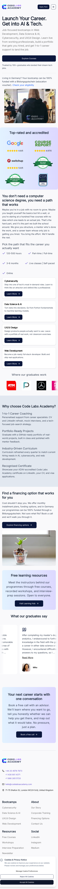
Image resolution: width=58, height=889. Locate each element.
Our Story (36, 807)
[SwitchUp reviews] (15, 160)
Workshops (8, 842)
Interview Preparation (13, 847)
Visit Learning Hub (27, 603)
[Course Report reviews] (43, 143)
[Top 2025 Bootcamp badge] (43, 162)
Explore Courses (29, 58)
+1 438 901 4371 (12, 774)
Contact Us (36, 823)
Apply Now (43, 7)
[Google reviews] (15, 143)
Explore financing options (18, 525)
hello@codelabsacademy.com (18, 784)
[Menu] (53, 6)
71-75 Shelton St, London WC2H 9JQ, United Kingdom (29, 790)
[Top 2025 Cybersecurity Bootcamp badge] (15, 180)
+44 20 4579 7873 (13, 771)
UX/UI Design (9, 818)
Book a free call (27, 734)
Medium (35, 847)
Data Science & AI (11, 813)
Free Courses (9, 837)
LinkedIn (35, 837)
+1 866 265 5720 (13, 778)
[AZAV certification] (43, 180)
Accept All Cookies (27, 882)
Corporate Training (40, 813)
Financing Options (40, 818)
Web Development (11, 823)
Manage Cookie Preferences (27, 871)
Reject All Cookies (27, 877)
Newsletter (7, 853)
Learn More (12, 294)
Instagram (36, 842)
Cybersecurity (9, 807)
